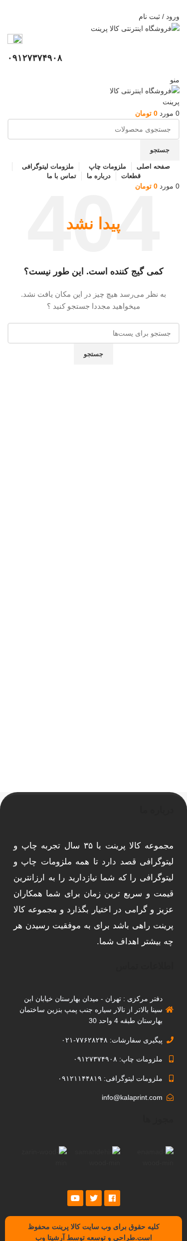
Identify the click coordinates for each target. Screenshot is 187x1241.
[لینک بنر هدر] (93, 620)
